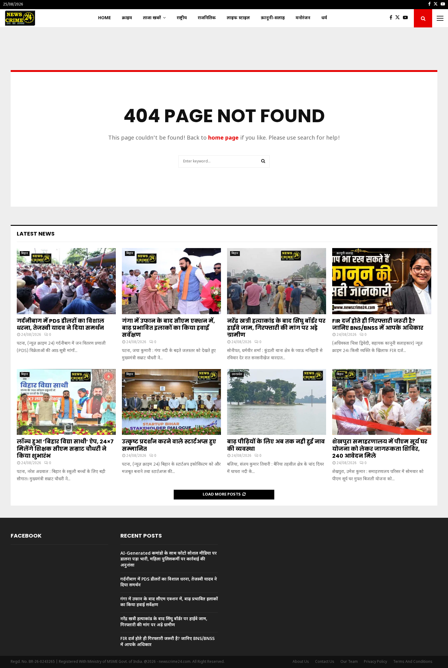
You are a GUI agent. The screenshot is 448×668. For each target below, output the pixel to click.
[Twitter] (399, 18)
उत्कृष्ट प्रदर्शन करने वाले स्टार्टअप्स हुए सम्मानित (169, 445)
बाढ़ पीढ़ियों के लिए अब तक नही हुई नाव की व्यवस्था (276, 445)
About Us (301, 661)
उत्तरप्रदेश (237, 374)
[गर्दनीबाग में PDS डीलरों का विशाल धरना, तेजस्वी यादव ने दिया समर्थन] (66, 281)
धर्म (324, 18)
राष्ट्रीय (182, 18)
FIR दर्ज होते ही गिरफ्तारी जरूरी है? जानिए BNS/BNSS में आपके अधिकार (377, 324)
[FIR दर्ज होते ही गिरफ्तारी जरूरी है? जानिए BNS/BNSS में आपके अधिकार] (381, 281)
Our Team (349, 661)
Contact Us (324, 661)
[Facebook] (392, 18)
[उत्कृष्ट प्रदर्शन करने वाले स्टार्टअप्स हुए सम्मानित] (171, 402)
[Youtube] (407, 18)
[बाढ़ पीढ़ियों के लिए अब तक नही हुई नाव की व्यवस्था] (276, 402)
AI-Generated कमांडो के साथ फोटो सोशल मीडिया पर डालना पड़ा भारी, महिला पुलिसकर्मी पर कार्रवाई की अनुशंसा (168, 559)
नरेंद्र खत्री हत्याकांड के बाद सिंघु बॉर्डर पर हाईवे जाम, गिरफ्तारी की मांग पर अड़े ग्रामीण (276, 328)
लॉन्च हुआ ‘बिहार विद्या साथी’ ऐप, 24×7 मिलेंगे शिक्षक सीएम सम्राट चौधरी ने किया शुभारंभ (65, 449)
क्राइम (127, 18)
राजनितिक (207, 18)
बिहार (24, 253)
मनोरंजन (303, 18)
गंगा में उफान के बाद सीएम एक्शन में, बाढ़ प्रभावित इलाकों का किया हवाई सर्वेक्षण (168, 328)
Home (104, 18)
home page (223, 138)
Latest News (36, 233)
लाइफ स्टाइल (238, 18)
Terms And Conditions (412, 661)
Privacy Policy (375, 661)
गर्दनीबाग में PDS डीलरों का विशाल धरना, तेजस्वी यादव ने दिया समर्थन (60, 324)
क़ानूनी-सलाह (273, 18)
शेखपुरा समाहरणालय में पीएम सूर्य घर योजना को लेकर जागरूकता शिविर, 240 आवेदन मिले (379, 449)
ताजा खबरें (152, 18)
